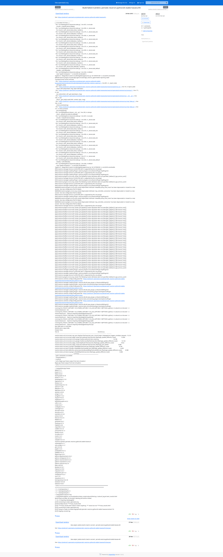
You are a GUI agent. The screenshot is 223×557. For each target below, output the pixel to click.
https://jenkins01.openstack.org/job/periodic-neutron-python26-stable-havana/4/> (82, 17)
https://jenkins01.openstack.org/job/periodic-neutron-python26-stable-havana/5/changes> (84, 528)
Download (146, 22)
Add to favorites (147, 31)
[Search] (166, 2)
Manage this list (122, 2)
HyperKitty (112, 554)
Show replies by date (133, 518)
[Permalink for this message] (138, 514)
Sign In (132, 2)
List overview (145, 18)
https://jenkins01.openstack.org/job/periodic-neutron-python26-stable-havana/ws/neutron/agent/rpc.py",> (90, 87)
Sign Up (141, 2)
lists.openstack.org (61, 3)
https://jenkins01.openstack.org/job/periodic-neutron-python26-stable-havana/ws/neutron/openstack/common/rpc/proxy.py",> (96, 90)
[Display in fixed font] (136, 514)
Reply (58, 516)
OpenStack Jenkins (62, 13)
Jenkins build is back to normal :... (65, 9)
